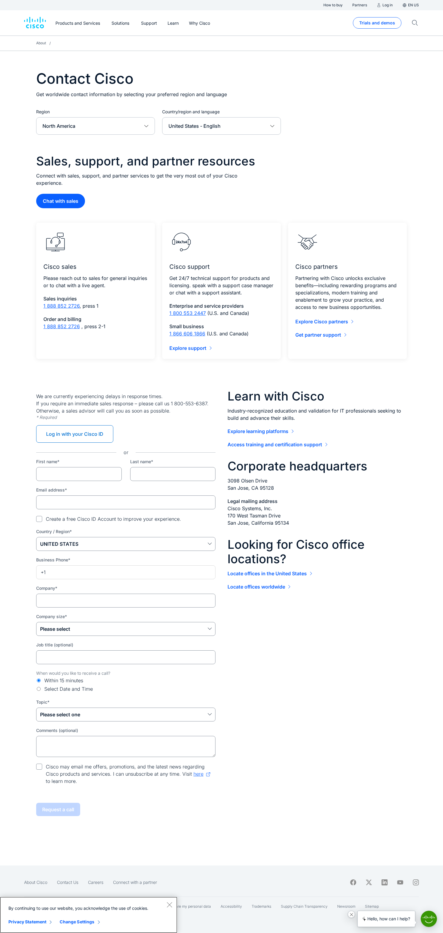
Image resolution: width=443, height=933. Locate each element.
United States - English (194, 126)
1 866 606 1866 (187, 334)
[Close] (169, 905)
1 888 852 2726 (61, 306)
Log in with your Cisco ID (74, 434)
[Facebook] (353, 882)
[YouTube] (400, 882)
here (198, 774)
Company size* (51, 616)
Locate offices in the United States (267, 573)
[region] (88, 915)
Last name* (141, 461)
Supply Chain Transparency (304, 906)
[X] (369, 882)
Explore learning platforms (258, 431)
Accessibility (231, 906)
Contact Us (67, 882)
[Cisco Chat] (429, 919)
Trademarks (261, 906)
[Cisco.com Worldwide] (35, 23)
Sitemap (372, 906)
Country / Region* (54, 531)
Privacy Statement (27, 921)
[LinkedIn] (385, 882)
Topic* (42, 702)
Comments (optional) (57, 730)
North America (58, 126)
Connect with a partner (135, 882)
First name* (47, 461)
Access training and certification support (275, 444)
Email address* (51, 489)
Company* (46, 588)
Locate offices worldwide (256, 587)
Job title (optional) (54, 644)
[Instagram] (416, 882)
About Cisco (35, 882)
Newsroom (346, 906)
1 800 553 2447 (187, 313)
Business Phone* (53, 559)
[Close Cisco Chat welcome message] (351, 914)
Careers (95, 882)
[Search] (415, 23)
